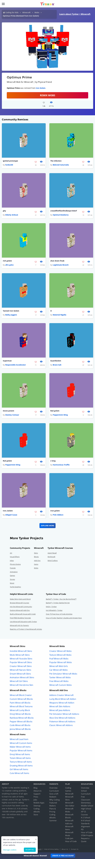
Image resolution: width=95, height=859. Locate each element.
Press (36, 796)
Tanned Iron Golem (11, 311)
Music (12, 583)
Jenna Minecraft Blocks (20, 729)
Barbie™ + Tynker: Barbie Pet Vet (58, 603)
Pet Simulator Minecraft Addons (64, 714)
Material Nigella (59, 315)
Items (36, 564)
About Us (37, 791)
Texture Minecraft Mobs (60, 655)
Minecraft (26, 12)
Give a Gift (53, 793)
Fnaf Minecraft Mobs (58, 658)
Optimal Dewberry (61, 215)
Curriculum (54, 791)
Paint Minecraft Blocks (20, 702)
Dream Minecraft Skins (20, 673)
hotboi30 (9, 165)
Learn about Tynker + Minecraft (74, 14)
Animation (14, 572)
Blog (35, 788)
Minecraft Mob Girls (58, 666)
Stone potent (8, 411)
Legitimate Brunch (61, 265)
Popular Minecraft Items (21, 750)
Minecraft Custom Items (21, 743)
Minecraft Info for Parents (19, 625)
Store (36, 814)
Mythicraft (51, 557)
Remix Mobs (47, 95)
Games (12, 575)
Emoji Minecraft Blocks (20, 714)
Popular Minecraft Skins (21, 662)
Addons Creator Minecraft (61, 695)
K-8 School (85, 820)
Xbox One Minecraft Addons (62, 717)
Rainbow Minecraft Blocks (22, 717)
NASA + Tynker (51, 606)
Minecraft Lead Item (19, 739)
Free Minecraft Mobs (59, 681)
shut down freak (57, 261)
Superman (7, 361)
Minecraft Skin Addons (59, 706)
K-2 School (85, 817)
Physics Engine (15, 564)
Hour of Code (71, 841)
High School (86, 808)
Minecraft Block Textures (21, 706)
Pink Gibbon (58, 515)
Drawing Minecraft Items (21, 765)
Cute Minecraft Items (19, 773)
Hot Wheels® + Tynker (54, 610)
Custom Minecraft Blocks (21, 699)
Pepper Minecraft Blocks (21, 721)
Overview (53, 788)
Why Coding (54, 799)
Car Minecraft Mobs (58, 670)
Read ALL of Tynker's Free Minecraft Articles (26, 629)
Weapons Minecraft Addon (61, 702)
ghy (4, 211)
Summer (53, 820)
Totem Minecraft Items (20, 758)
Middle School (87, 805)
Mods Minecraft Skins (20, 655)
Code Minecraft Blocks (20, 725)
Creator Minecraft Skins (21, 666)
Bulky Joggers (11, 315)
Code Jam (69, 838)
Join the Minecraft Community (21, 606)
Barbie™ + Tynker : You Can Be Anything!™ (61, 599)
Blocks (36, 557)
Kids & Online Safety (51, 849)
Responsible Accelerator (15, 365)
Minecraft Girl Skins (19, 681)
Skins (36, 553)
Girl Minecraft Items (19, 769)
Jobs (35, 799)
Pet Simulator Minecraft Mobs (63, 673)
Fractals (13, 568)
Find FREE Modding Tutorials (20, 618)
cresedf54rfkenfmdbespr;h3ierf (63, 211)
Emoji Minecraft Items (20, 754)
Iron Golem (40, 88)
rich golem (7, 261)
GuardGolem (55, 361)
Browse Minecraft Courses (19, 603)
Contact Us (74, 849)
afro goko (9, 265)
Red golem (54, 411)
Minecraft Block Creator (21, 695)
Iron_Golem (8, 511)
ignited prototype (10, 161)
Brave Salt (57, 365)
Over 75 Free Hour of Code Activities (59, 614)
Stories (12, 579)
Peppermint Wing (60, 415)
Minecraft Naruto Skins (20, 670)
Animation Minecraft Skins (22, 677)
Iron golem (55, 511)
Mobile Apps (39, 802)
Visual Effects (15, 557)
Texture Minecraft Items (21, 761)
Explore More (47, 525)
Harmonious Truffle (61, 465)
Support (37, 793)
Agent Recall (52, 553)
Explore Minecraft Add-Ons (20, 610)
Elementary (86, 802)
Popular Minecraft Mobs (60, 662)
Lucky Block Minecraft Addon (62, 699)
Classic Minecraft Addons (61, 725)
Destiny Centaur (12, 415)
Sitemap (37, 805)
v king (53, 461)
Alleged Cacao (11, 515)
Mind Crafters (53, 560)
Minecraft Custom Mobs (60, 685)
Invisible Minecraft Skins (21, 651)
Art (11, 553)
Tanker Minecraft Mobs (60, 677)
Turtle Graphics (15, 587)
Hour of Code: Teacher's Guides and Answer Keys (64, 618)
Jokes (12, 560)
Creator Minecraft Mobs (60, 651)
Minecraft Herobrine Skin (21, 685)
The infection (55, 161)
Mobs (37, 12)
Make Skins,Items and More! (20, 599)
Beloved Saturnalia (61, 165)
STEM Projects (87, 835)
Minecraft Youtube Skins (21, 658)
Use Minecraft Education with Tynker (23, 621)
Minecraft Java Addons (59, 710)
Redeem (52, 796)
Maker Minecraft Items (20, 746)
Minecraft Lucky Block (20, 710)
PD (82, 829)
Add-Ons (37, 560)
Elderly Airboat (11, 215)
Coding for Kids (11, 12)
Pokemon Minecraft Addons (62, 721)
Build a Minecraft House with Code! (23, 614)
